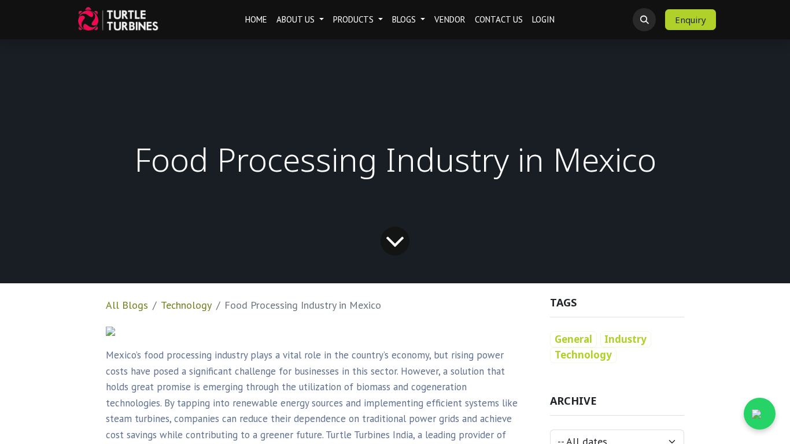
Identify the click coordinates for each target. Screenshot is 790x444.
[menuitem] (256, 20)
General (573, 339)
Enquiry (690, 19)
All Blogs (127, 305)
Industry (625, 339)
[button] (644, 19)
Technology (186, 305)
